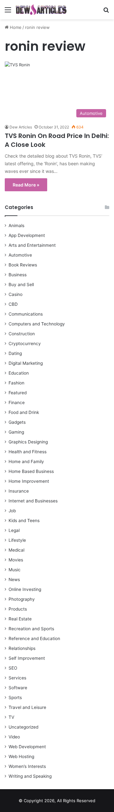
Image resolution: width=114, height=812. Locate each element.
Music (15, 569)
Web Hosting (21, 756)
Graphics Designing (28, 441)
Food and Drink (24, 412)
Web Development (27, 746)
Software (18, 687)
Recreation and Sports (31, 628)
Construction (22, 333)
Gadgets (17, 422)
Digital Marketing (26, 363)
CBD (13, 304)
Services (17, 677)
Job (12, 510)
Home (15, 27)
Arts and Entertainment (32, 245)
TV (11, 717)
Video (14, 736)
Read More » (26, 184)
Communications (26, 314)
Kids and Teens (24, 520)
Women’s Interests (27, 766)
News (14, 579)
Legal (14, 530)
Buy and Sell (21, 284)
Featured (18, 392)
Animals (16, 225)
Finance (17, 402)
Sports (15, 697)
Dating (15, 353)
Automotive (20, 255)
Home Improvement (29, 481)
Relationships (22, 648)
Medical (16, 550)
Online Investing (25, 589)
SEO (13, 668)
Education (19, 373)
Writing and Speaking (30, 776)
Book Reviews (23, 264)
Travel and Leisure (27, 707)
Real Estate (20, 618)
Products (18, 609)
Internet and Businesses (33, 500)
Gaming (16, 432)
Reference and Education (34, 638)
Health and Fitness (28, 451)
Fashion (16, 382)
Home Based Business (31, 471)
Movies (16, 559)
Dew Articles (21, 127)
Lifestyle (17, 540)
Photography (22, 599)
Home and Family (26, 461)
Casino (15, 294)
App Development (27, 235)
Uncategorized (23, 727)
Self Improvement (27, 658)
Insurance (19, 491)
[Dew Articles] (41, 9)
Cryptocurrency (25, 343)
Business (18, 274)
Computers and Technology (37, 323)
